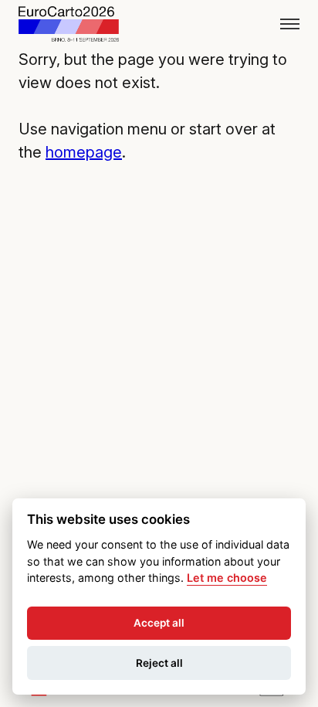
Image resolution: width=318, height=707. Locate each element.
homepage (84, 152)
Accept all (159, 623)
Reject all (159, 663)
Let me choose (227, 577)
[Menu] (289, 24)
